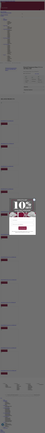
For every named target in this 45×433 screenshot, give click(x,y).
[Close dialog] (34, 200)
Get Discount (22, 228)
